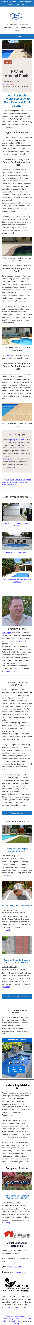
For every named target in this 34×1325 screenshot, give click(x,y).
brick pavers (10, 480)
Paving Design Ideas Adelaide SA (17, 905)
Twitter (15, 668)
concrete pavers (20, 480)
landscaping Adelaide (19, 641)
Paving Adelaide (17, 813)
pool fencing (11, 355)
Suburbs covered (11, 1308)
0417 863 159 (20, 1272)
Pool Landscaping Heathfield (17, 552)
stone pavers (11, 484)
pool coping (20, 482)
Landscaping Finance (11, 1319)
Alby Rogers (6, 633)
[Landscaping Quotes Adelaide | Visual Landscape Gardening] (17, 1077)
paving (28, 480)
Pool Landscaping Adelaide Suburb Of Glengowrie (17, 580)
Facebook (11, 671)
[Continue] (8, 875)
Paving (8, 62)
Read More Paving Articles (17, 996)
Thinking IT (17, 1324)
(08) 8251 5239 (16, 1267)
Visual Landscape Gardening (16, 1316)
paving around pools (9, 482)
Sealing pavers (8, 459)
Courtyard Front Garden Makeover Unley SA (17, 524)
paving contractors (17, 440)
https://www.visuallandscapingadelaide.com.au (17, 16)
